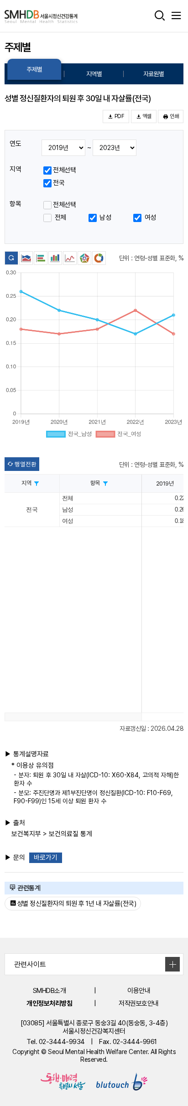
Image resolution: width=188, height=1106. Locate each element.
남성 (105, 217)
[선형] (70, 258)
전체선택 (64, 170)
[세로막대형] (55, 258)
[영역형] (26, 258)
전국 (58, 183)
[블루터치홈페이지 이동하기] (122, 1081)
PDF (120, 116)
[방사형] (84, 258)
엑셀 (147, 116)
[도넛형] (99, 258)
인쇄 (174, 116)
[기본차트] (11, 258)
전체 (60, 217)
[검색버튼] (159, 16)
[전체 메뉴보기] (176, 16)
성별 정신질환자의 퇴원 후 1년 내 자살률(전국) (76, 903)
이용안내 (138, 991)
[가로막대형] (40, 258)
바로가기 (45, 857)
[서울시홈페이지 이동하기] (63, 1081)
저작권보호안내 (139, 1003)
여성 (150, 217)
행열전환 (25, 464)
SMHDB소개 (49, 991)
